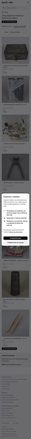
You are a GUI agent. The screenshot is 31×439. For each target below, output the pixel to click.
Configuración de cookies (15, 242)
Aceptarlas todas (15, 238)
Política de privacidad (15, 232)
